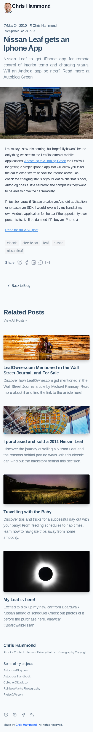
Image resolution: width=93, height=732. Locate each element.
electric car (30, 243)
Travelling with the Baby (27, 511)
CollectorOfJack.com (16, 682)
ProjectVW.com (13, 694)
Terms (30, 652)
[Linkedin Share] (33, 262)
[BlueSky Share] (19, 262)
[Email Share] (47, 262)
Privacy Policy (46, 652)
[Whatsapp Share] (40, 262)
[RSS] (32, 714)
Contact (19, 652)
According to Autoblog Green (45, 161)
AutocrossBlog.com (15, 670)
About (7, 652)
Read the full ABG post (21, 230)
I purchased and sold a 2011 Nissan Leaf (43, 441)
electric (12, 243)
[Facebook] (23, 714)
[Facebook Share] (26, 262)
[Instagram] (14, 714)
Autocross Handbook (16, 676)
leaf (45, 243)
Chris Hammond (45, 25)
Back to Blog (21, 285)
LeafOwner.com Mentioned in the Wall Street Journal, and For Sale (41, 370)
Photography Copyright (72, 652)
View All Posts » (15, 320)
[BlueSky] (6, 714)
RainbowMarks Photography (21, 688)
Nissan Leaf (15, 251)
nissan (58, 243)
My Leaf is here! (19, 599)
